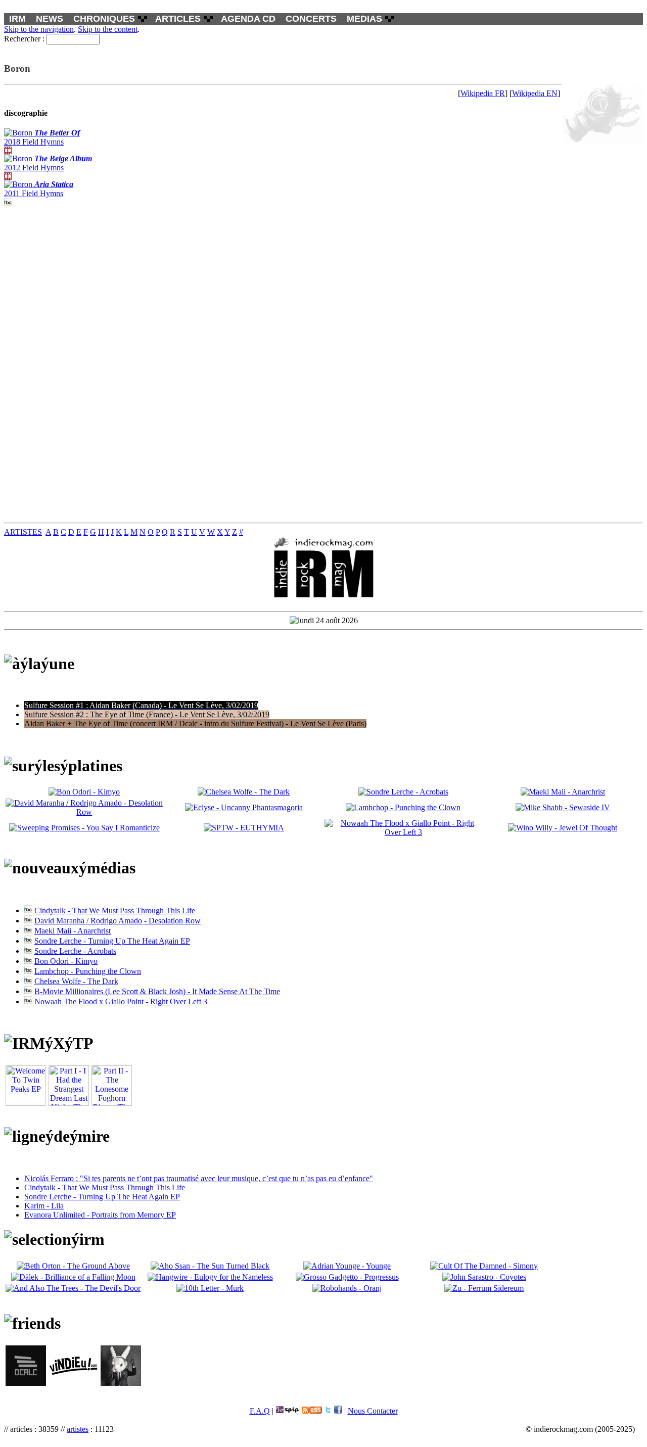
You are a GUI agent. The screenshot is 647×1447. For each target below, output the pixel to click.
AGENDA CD (248, 19)
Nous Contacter (373, 1411)
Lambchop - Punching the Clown (87, 971)
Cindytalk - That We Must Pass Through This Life (114, 910)
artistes (77, 1429)
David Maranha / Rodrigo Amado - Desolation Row (117, 920)
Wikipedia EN (535, 93)
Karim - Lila (44, 1205)
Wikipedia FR (482, 93)
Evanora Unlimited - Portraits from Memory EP (100, 1214)
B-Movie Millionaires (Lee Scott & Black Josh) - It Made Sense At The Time (157, 991)
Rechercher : (24, 38)
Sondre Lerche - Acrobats (75, 951)
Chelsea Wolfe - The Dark (76, 981)
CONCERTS (311, 19)
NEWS (49, 19)
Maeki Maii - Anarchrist (72, 930)
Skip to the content (107, 29)
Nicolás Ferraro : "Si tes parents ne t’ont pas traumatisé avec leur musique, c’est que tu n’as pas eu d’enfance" (198, 1178)
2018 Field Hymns (42, 137)
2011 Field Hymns (38, 189)
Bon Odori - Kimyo (66, 961)
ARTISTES (23, 532)
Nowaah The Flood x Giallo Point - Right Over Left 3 (120, 1001)
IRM (17, 19)
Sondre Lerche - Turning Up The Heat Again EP (112, 941)
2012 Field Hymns (48, 163)
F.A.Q (260, 1411)
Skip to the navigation (39, 29)
